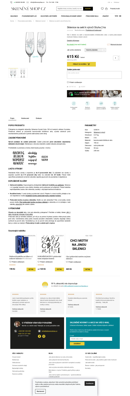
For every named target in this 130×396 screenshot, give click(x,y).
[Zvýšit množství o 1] (118, 57)
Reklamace (15, 360)
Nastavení (40, 391)
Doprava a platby (17, 374)
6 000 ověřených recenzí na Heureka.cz (75, 286)
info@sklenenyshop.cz (49, 331)
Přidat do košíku (80, 64)
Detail (31, 269)
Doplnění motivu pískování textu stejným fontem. (43, 196)
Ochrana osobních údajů (19, 365)
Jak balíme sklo (89, 362)
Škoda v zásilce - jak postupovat (94, 365)
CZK (109, 2)
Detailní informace (73, 41)
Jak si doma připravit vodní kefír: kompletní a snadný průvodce (64, 363)
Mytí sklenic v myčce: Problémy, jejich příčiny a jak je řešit (64, 371)
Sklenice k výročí (99, 132)
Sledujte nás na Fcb (39, 336)
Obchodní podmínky (18, 371)
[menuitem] (14, 16)
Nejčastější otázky (17, 368)
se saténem (59, 185)
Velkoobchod (16, 362)
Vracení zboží (16, 357)
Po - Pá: (52, 2)
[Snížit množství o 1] (118, 59)
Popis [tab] (12, 118)
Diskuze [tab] (39, 118)
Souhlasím (90, 383)
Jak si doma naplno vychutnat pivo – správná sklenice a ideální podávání (65, 375)
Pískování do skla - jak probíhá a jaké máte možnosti (101, 360)
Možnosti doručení (116, 44)
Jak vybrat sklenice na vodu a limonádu (60, 357)
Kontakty (88, 368)
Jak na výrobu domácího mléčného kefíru (61, 367)
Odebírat (77, 344)
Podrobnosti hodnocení (93, 30)
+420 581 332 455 (24, 331)
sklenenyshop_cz (43, 336)
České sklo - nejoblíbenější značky (95, 357)
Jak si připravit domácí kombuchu (59, 360)
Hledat (88, 9)
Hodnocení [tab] (25, 118)
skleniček (18, 204)
